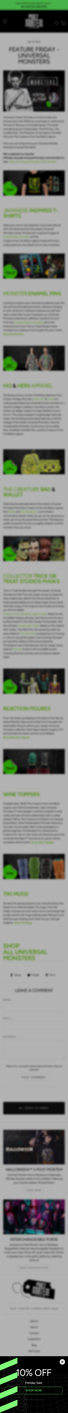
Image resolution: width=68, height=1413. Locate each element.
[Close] (62, 1362)
